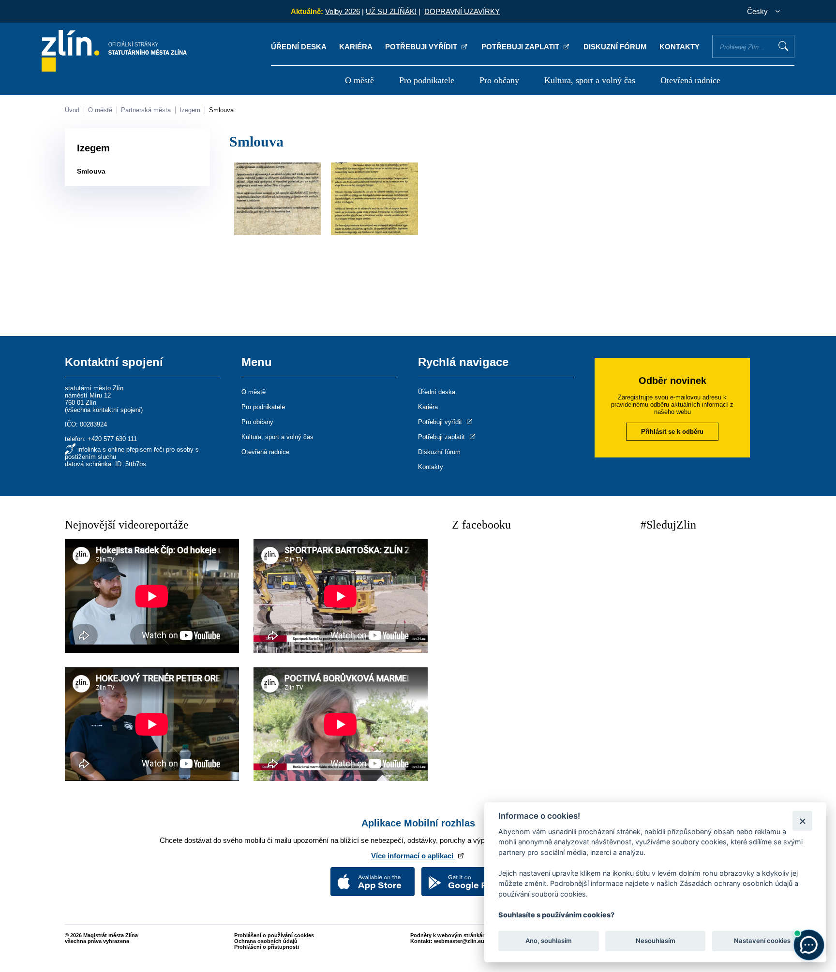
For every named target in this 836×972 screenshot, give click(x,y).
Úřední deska (299, 47)
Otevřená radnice (690, 80)
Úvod (72, 110)
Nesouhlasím (655, 941)
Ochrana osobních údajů (266, 941)
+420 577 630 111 (112, 438)
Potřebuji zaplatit (521, 47)
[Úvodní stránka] (114, 69)
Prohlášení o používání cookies (274, 935)
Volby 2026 (342, 11)
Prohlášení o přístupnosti (266, 947)
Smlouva (221, 110)
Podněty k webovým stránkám (448, 935)
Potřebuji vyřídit (422, 47)
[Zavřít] (802, 821)
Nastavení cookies (762, 941)
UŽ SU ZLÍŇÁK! (391, 11)
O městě (359, 80)
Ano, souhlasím (548, 941)
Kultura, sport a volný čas (589, 80)
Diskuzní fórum (615, 47)
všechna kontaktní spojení (104, 409)
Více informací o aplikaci (413, 856)
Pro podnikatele (426, 80)
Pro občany (499, 80)
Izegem (189, 110)
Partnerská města (146, 110)
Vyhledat (783, 46)
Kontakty (679, 47)
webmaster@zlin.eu (459, 941)
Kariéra (356, 47)
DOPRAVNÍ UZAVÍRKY (462, 11)
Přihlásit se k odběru (672, 431)
